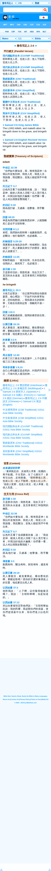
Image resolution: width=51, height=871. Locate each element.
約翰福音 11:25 (11, 257)
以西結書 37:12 (11, 602)
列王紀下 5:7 (10, 186)
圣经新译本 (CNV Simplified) (19, 90)
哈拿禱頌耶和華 (11, 468)
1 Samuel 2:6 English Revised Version (25, 139)
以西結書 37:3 (10, 587)
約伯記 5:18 (9, 205)
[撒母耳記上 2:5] (3, 396)
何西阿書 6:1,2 (11, 229)
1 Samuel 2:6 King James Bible (21, 125)
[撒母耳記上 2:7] (47, 396)
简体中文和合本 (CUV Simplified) (21, 113)
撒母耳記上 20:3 (12, 290)
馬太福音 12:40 (11, 355)
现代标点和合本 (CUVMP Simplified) (23, 67)
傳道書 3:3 (8, 561)
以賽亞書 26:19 (11, 324)
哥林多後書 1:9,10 (13, 367)
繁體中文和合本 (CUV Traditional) (21, 102)
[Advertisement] (25, 641)
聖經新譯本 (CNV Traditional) (19, 79)
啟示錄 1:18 (9, 269)
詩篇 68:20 (9, 217)
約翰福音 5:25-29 (12, 241)
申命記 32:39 (10, 167)
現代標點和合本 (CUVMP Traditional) (23, 55)
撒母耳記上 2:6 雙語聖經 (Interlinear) (23, 385)
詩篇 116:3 (9, 312)
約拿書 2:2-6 (9, 339)
